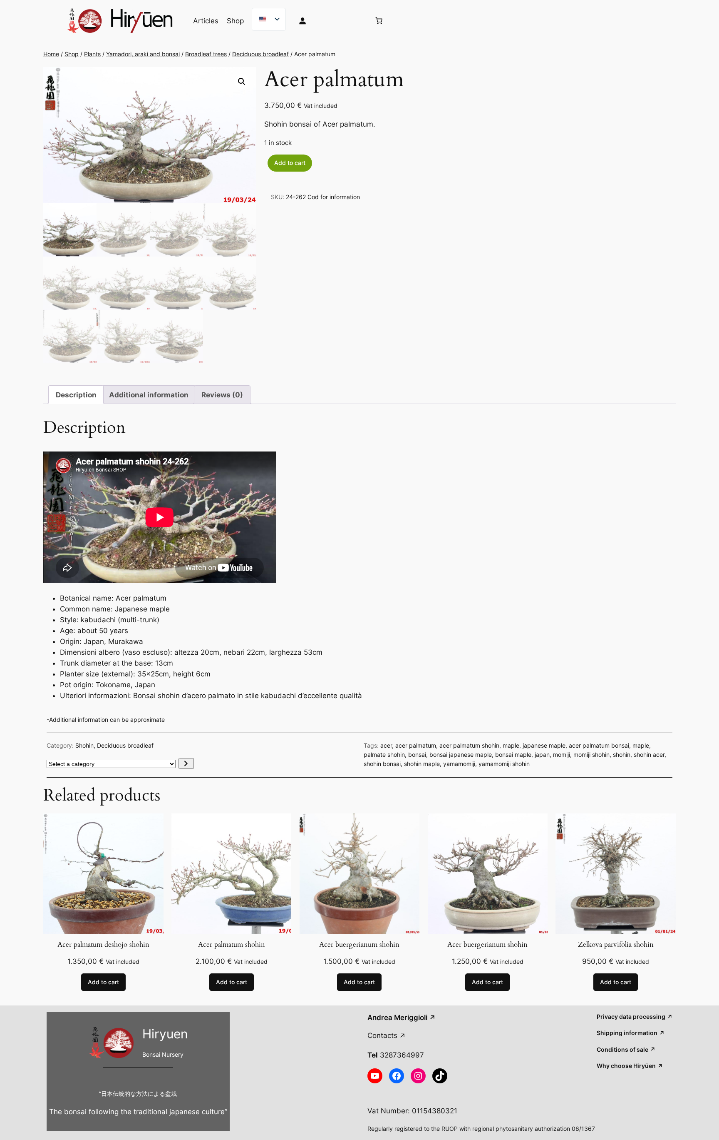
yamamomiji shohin (504, 763)
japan (542, 754)
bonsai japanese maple (460, 754)
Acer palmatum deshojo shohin (103, 944)
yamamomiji (459, 763)
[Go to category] (186, 763)
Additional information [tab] (148, 395)
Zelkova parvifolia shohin (616, 944)
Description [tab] (76, 395)
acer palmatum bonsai (599, 745)
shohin (621, 754)
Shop (71, 53)
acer (386, 745)
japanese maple (544, 745)
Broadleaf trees (206, 53)
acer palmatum (415, 745)
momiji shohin (591, 754)
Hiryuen (165, 1033)
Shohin (84, 745)
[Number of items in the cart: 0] (379, 21)
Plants (92, 53)
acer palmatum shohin (469, 745)
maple (511, 745)
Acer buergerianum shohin (359, 944)
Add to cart (289, 162)
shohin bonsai (382, 763)
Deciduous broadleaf (260, 53)
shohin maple (422, 763)
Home (51, 53)
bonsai (417, 754)
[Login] (328, 21)
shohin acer (649, 754)
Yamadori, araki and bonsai (143, 53)
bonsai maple (513, 754)
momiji (561, 754)
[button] (241, 81)
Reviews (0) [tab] (222, 395)
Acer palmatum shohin (231, 944)
